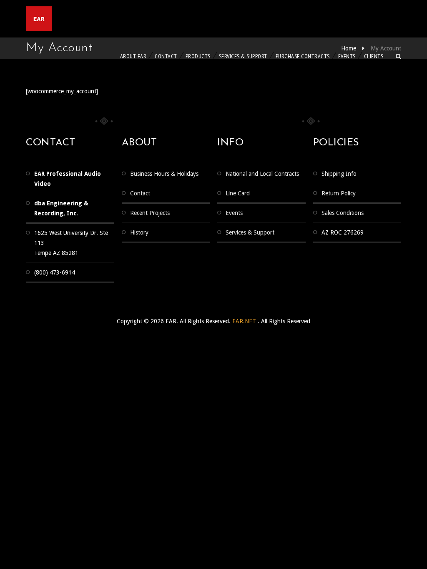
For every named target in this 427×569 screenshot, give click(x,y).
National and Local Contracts (262, 173)
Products (198, 56)
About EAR (133, 56)
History (139, 232)
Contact (166, 56)
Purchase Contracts (303, 56)
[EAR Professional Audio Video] (71, 18)
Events (347, 56)
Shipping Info (339, 173)
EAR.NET (245, 321)
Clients (374, 56)
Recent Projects (150, 213)
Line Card (238, 193)
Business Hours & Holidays (164, 173)
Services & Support (250, 232)
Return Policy (339, 193)
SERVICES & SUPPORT (243, 56)
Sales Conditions (343, 213)
